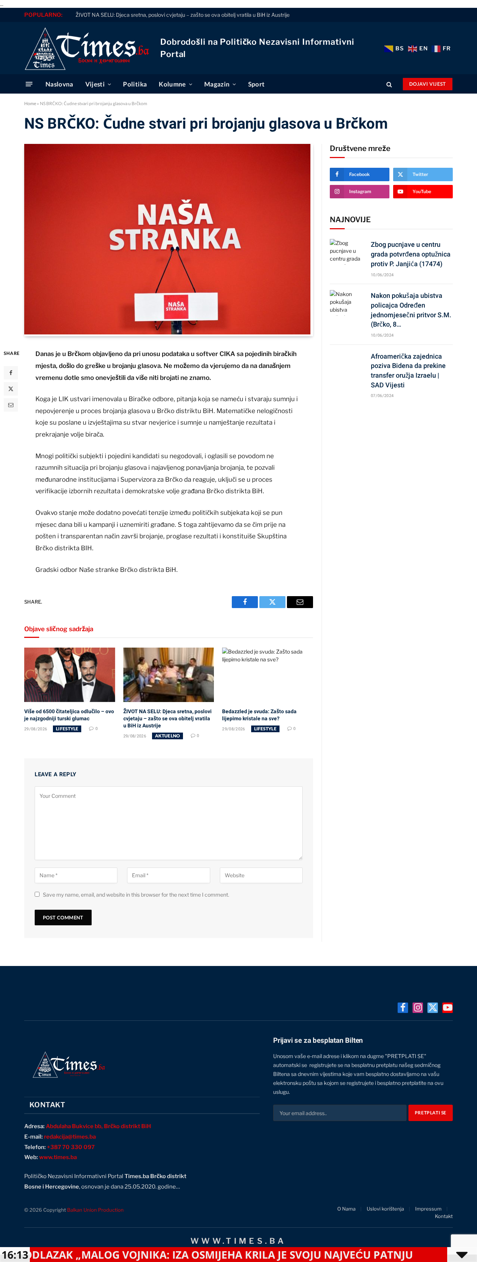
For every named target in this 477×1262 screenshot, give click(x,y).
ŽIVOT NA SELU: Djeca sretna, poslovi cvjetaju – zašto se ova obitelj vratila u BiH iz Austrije (183, 15)
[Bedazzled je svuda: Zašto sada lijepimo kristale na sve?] (267, 675)
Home (30, 103)
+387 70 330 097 (71, 1147)
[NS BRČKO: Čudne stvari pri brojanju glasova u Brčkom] (167, 332)
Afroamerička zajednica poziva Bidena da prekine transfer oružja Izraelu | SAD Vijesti (408, 370)
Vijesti (95, 84)
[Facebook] (11, 373)
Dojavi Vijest (427, 84)
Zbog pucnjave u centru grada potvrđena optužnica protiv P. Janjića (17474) (411, 253)
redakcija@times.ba (70, 1136)
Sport (256, 84)
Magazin (217, 84)
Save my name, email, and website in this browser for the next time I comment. (136, 894)
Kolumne (172, 84)
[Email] (11, 405)
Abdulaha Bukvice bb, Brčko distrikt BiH (98, 1126)
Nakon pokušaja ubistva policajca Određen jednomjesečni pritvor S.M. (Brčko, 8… (411, 310)
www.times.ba (58, 1157)
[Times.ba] (86, 48)
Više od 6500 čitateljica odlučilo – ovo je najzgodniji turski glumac (69, 714)
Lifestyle (67, 728)
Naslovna (59, 84)
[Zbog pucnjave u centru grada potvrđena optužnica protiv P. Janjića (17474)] (347, 252)
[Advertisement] (391, 462)
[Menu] (29, 84)
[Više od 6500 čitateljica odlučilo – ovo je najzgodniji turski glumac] (69, 675)
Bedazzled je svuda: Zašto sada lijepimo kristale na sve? (259, 714)
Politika (135, 84)
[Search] (389, 84)
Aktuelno (167, 736)
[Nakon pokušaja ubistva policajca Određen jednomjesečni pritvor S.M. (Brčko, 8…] (347, 303)
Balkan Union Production (95, 1210)
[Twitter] (11, 389)
